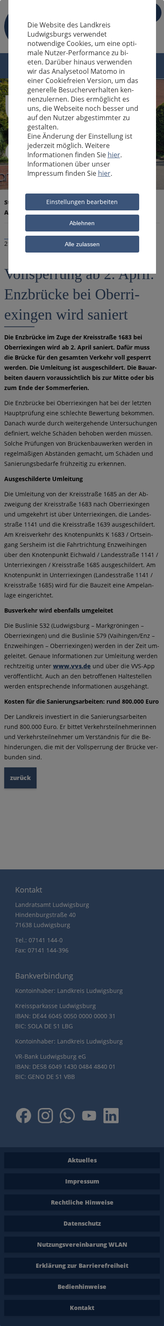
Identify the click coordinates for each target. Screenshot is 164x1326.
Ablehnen (82, 223)
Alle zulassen (82, 244)
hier (114, 154)
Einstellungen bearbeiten (82, 202)
